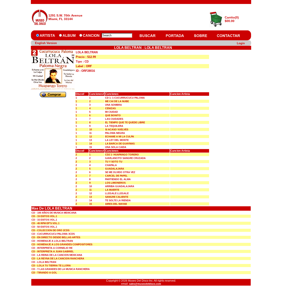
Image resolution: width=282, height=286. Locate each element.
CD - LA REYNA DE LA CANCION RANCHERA (58, 258)
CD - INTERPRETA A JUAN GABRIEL (53, 251)
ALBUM (69, 35)
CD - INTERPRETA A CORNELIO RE (52, 248)
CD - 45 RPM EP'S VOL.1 (45, 223)
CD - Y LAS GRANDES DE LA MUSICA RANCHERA (61, 269)
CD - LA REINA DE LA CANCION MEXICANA (57, 255)
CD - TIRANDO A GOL (44, 272)
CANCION (91, 35)
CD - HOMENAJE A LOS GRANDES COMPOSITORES (62, 244)
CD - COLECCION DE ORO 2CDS (50, 230)
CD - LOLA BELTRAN (44, 262)
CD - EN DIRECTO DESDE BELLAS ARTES (56, 237)
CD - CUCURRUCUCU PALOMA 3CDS (53, 233)
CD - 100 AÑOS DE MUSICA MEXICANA (54, 212)
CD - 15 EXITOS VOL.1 (44, 216)
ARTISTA (47, 35)
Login (241, 43)
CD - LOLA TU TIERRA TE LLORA (51, 265)
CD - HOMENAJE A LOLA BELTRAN (52, 241)
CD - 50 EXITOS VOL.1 (44, 226)
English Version (46, 43)
